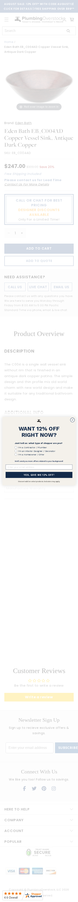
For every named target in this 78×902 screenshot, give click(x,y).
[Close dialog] (72, 420)
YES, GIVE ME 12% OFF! (39, 474)
